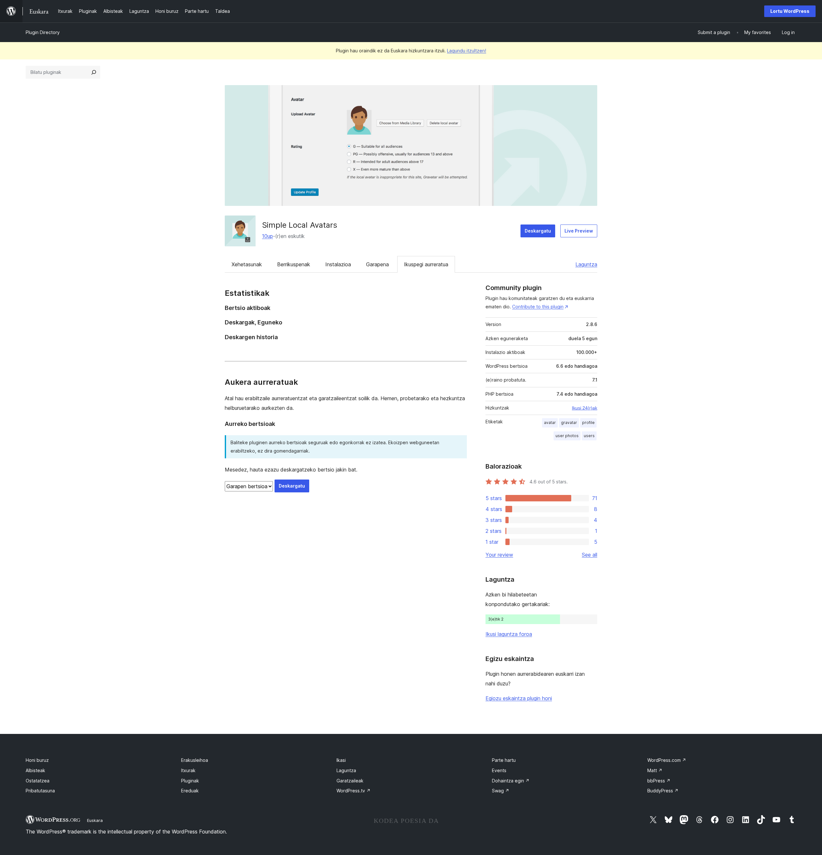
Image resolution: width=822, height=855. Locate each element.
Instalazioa (338, 264)
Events (499, 770)
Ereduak (190, 790)
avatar (550, 422)
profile (588, 422)
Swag (500, 790)
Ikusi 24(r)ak (584, 407)
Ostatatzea (37, 780)
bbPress (658, 780)
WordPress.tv (354, 790)
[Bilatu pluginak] (93, 72)
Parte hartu (504, 760)
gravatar (569, 422)
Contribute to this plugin (538, 306)
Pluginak (190, 780)
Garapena (377, 264)
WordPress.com (666, 760)
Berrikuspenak (293, 264)
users (589, 435)
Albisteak (35, 770)
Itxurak (188, 770)
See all (589, 554)
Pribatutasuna (40, 790)
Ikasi (341, 760)
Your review (499, 554)
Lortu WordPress (789, 11)
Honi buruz (37, 760)
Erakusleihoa (194, 760)
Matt (654, 770)
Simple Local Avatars (299, 225)
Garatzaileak (350, 780)
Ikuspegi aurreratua (426, 264)
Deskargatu (538, 231)
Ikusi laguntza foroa (508, 634)
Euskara (95, 820)
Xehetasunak (247, 264)
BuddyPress (662, 790)
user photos (567, 435)
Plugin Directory (43, 32)
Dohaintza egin (510, 780)
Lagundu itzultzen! (466, 50)
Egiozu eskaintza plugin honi (518, 698)
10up (267, 236)
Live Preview (578, 231)
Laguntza (586, 264)
